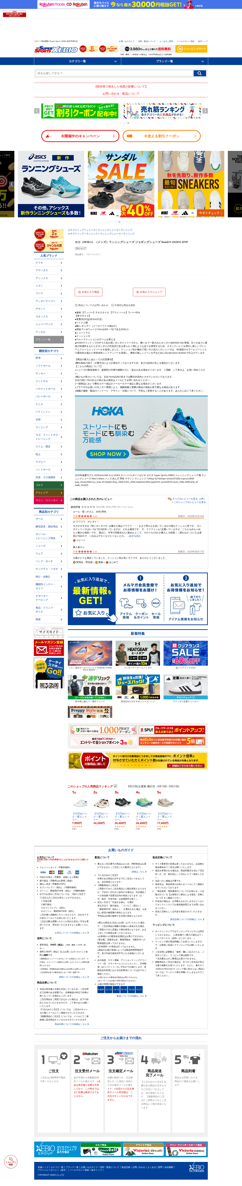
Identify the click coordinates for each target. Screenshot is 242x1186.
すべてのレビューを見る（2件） (189, 498)
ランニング (126, 229)
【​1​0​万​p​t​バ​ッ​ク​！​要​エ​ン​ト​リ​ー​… (79, 816)
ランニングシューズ (108, 229)
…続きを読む (134, 535)
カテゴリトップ (76, 229)
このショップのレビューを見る (190, 502)
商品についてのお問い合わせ (93, 305)
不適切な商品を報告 (124, 305)
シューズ (90, 229)
